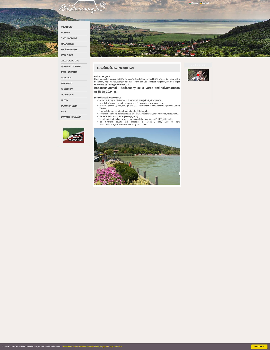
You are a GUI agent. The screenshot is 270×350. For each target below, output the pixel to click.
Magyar (194, 2)
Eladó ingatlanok (69, 38)
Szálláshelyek (67, 43)
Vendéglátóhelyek (69, 49)
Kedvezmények (67, 94)
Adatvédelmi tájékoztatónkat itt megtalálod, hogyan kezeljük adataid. (91, 346)
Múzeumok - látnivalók (71, 66)
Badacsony (66, 32)
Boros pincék (67, 55)
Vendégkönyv (67, 89)
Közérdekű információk (71, 117)
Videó (63, 111)
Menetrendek (67, 83)
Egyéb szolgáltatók (70, 60)
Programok (66, 77)
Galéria (64, 100)
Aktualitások (67, 27)
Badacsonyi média (69, 105)
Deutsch (205, 2)
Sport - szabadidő (69, 72)
